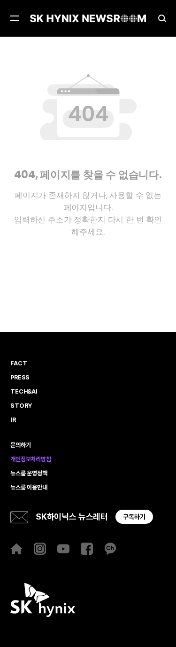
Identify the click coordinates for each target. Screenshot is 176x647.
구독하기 (134, 517)
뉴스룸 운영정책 (28, 473)
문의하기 (20, 445)
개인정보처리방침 (30, 459)
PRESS (20, 377)
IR (13, 420)
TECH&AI (24, 391)
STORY (21, 405)
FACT (18, 363)
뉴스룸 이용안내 (28, 487)
